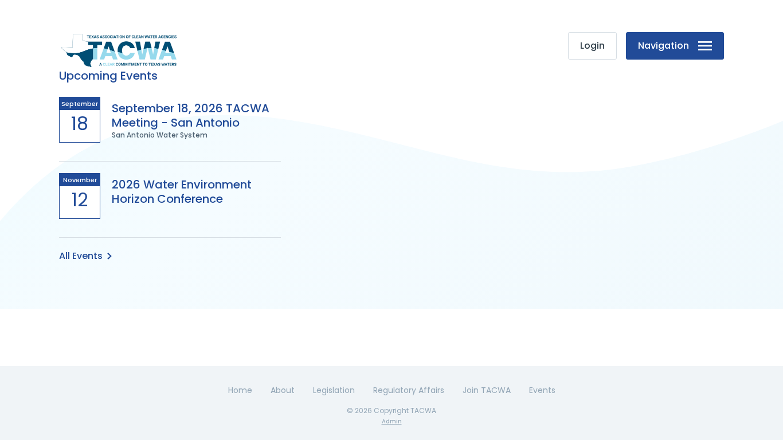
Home (240, 390)
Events (542, 390)
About (283, 390)
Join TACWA (487, 390)
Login (592, 45)
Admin (392, 421)
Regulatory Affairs (408, 390)
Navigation (663, 45)
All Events (81, 255)
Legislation (334, 390)
